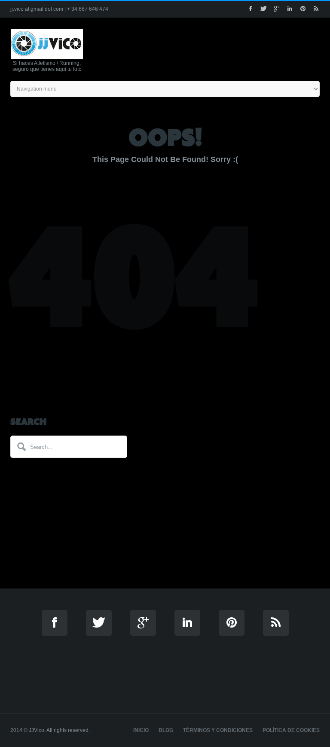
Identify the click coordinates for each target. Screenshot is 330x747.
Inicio (141, 730)
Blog (166, 730)
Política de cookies (291, 730)
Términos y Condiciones (218, 730)
